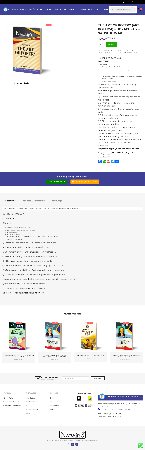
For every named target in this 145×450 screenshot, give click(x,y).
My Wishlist (137, 2)
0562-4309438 (123, 409)
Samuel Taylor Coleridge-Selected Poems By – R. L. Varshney (126, 356)
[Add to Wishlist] (11, 323)
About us (54, 402)
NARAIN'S (106, 155)
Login (126, 2)
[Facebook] (68, 444)
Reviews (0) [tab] (57, 201)
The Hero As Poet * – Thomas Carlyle (90, 355)
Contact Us (55, 406)
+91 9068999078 (57, 181)
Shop (52, 409)
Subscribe (97, 378)
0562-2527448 (109, 409)
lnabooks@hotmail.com (86, 181)
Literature (136, 153)
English (129, 153)
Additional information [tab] (34, 201)
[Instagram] (76, 444)
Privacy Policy (8, 398)
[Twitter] (72, 444)
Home (53, 398)
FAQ (28, 406)
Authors (108, 153)
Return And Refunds (10, 402)
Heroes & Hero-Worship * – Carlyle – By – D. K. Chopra (19, 356)
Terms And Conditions (11, 406)
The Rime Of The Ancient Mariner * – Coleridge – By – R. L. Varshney (55, 356)
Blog (28, 413)
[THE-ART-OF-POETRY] (30, 50)
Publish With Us (32, 409)
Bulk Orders (31, 402)
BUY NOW (111, 44)
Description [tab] (11, 201)
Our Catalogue (32, 398)
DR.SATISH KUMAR (118, 153)
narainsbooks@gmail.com (109, 416)
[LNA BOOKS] (18, 9)
